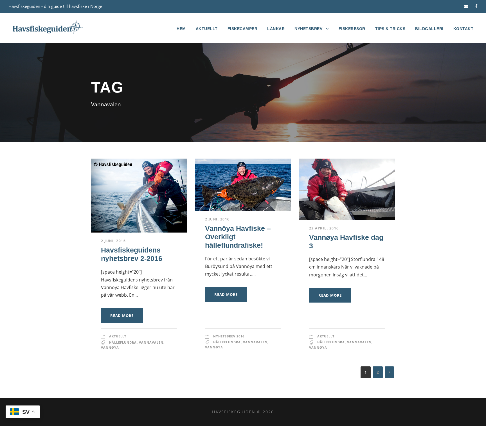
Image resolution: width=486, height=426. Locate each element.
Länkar (276, 28)
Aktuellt (207, 28)
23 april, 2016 (324, 228)
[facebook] (476, 6)
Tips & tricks (390, 28)
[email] (466, 6)
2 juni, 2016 (113, 240)
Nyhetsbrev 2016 (228, 336)
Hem (181, 28)
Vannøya (110, 347)
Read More (122, 315)
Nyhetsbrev (308, 28)
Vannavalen (151, 342)
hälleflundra (123, 342)
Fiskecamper (243, 28)
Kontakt (463, 28)
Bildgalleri (429, 28)
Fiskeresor (352, 28)
